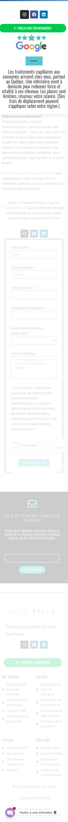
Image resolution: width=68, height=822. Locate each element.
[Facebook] (34, 14)
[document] (34, 411)
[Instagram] (24, 14)
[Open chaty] (10, 812)
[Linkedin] (44, 14)
